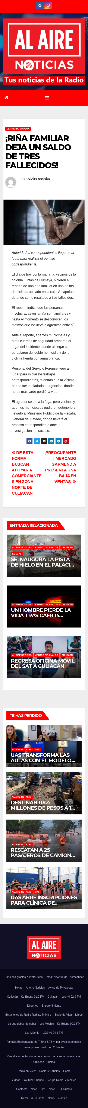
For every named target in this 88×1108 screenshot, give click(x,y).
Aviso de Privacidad (60, 987)
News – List (38, 1089)
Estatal (16, 554)
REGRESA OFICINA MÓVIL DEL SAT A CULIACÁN (43, 663)
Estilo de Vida (63, 1014)
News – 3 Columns (32, 1098)
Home (18, 987)
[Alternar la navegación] (47, 98)
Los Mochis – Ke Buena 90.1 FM (60, 1023)
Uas (37, 749)
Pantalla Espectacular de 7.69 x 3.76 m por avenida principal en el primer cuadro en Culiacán (44, 1044)
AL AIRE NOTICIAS (22, 547)
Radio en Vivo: (27, 1071)
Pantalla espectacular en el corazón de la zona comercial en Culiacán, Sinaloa (44, 1059)
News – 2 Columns (60, 1089)
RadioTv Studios (49, 1071)
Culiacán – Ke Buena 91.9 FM (25, 996)
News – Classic (57, 1098)
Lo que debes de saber (22, 1023)
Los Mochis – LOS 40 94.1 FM (44, 1032)
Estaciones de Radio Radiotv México (28, 1014)
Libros (79, 1014)
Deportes (32, 1005)
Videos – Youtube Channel (28, 1080)
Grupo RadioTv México (62, 1080)
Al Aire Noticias (39, 179)
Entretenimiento (51, 1005)
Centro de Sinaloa (18, 129)
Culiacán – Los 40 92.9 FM (64, 996)
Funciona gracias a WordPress (24, 976)
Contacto (21, 1089)
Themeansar (76, 976)
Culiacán (67, 547)
